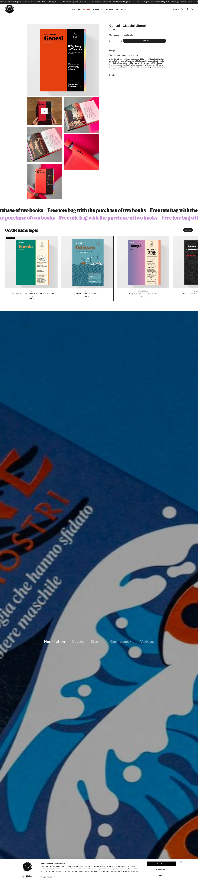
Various (147, 641)
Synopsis (112, 51)
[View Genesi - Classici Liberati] (44, 111)
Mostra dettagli (46, 877)
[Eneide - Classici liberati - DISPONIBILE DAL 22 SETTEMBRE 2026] (31, 262)
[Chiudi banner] (181, 862)
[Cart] (191, 9)
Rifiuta (161, 875)
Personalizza (160, 869)
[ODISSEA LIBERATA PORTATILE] (87, 262)
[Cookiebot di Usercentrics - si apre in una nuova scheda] (27, 877)
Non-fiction (54, 641)
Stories (97, 641)
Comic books (122, 641)
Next (195, 262)
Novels (78, 641)
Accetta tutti (161, 864)
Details (112, 75)
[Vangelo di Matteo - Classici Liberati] (143, 262)
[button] (98, 9)
